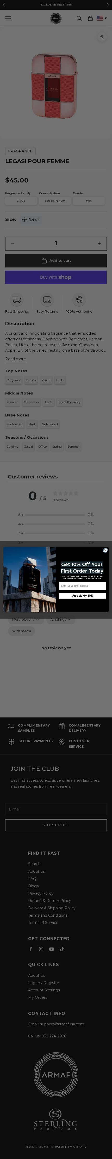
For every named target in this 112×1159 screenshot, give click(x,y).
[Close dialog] (105, 550)
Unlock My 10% (82, 595)
